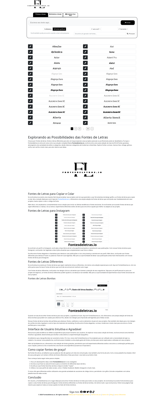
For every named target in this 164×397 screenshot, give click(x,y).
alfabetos (49, 29)
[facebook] (81, 391)
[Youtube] (84, 391)
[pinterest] (91, 391)
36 (88, 129)
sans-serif (95, 29)
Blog (111, 395)
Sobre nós (105, 395)
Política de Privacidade (76, 395)
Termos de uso (96, 395)
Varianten (123, 29)
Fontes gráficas (60, 29)
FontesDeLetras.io (64, 199)
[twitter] (88, 391)
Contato (87, 395)
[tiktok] (93, 391)
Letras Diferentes (120, 395)
